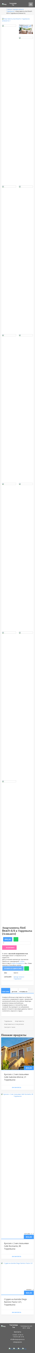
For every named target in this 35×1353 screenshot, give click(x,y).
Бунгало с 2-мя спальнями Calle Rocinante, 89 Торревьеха (16, 1246)
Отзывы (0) (23, 991)
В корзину (10, 947)
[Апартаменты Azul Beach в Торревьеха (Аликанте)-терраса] (26, 29)
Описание (5, 991)
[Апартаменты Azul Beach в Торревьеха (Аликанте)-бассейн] (26, 258)
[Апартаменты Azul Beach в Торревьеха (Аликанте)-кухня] (26, 110)
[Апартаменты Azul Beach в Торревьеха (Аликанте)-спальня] (26, 407)
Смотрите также (9, 1027)
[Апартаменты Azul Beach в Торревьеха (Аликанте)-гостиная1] (26, 556)
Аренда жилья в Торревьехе (19, 978)
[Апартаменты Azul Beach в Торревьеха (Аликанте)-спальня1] (9, 31)
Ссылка (22, 961)
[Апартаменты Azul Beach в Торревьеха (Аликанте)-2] (9, 258)
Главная (9, 9)
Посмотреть (16, 1087)
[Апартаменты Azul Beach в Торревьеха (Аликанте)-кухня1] (9, 704)
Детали (14, 991)
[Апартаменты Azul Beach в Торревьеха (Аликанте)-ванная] (9, 407)
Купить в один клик (13, 968)
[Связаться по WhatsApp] (16, 939)
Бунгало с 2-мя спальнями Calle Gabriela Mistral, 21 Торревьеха (16, 1077)
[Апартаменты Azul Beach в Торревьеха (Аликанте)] (9, 853)
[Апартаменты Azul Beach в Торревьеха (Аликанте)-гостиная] (9, 556)
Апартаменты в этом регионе (14, 1024)
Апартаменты (19, 1021)
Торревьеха (8, 1021)
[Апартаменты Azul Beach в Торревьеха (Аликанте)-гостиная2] (26, 704)
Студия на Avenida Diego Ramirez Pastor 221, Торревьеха (15, 1302)
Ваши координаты (18, 963)
